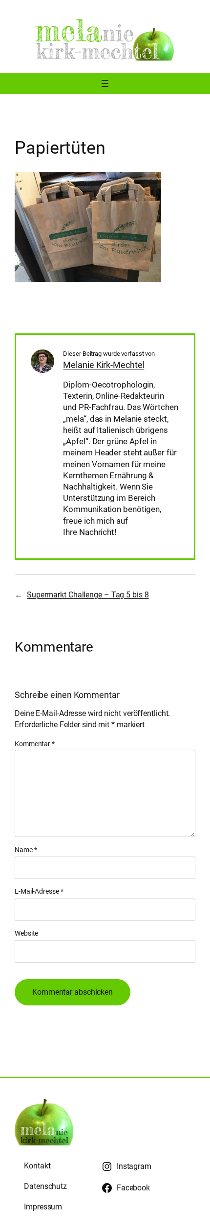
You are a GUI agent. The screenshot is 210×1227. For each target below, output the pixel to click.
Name (26, 850)
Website (26, 933)
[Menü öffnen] (105, 83)
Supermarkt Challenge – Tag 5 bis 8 (88, 594)
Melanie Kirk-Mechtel (103, 365)
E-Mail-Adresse (39, 891)
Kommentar (35, 744)
